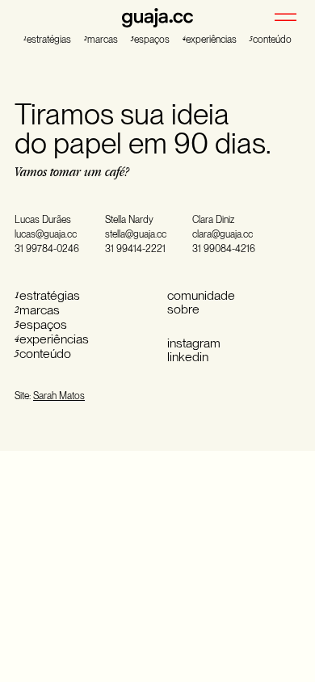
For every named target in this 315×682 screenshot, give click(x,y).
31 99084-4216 (223, 249)
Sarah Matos (59, 396)
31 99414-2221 (135, 249)
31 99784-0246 (47, 249)
